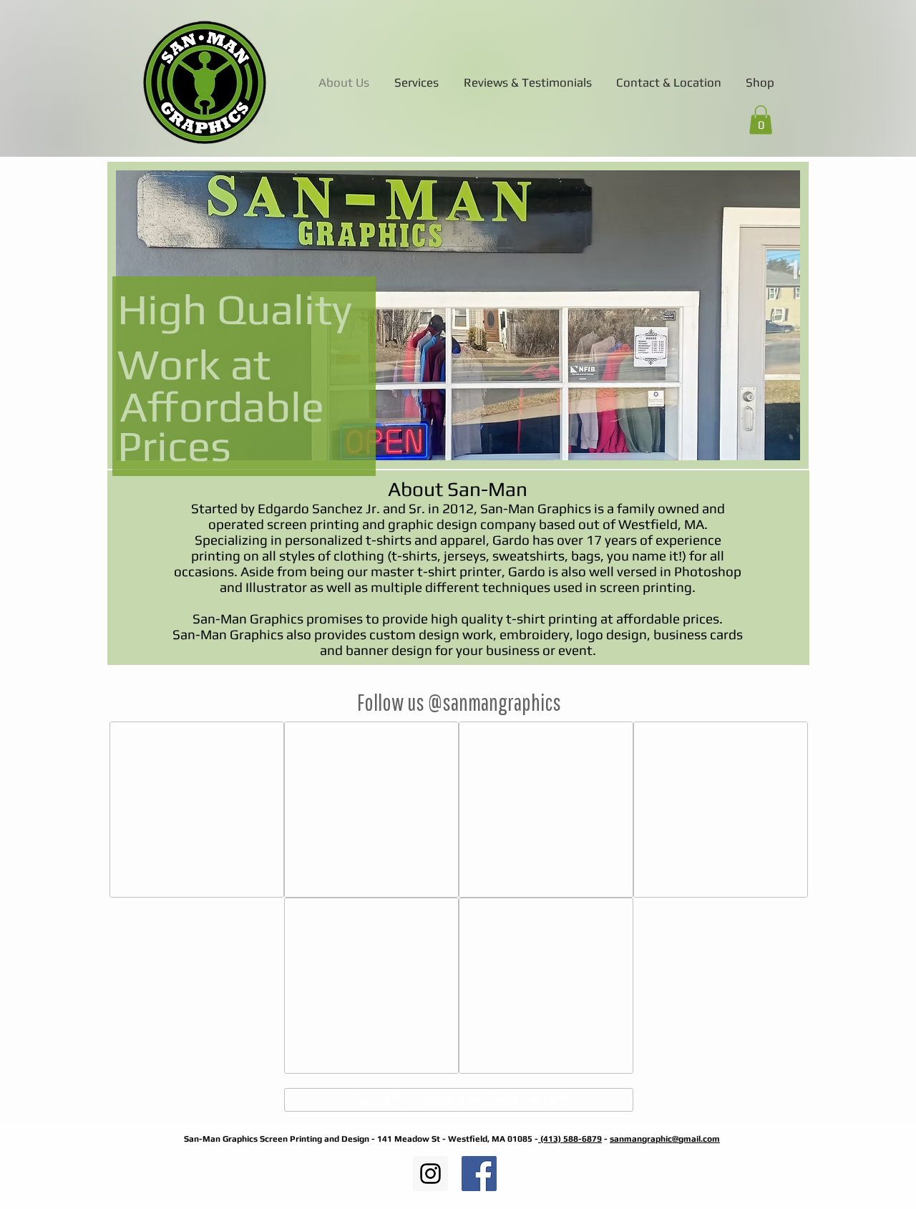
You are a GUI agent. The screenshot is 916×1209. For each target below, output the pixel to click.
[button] (761, 120)
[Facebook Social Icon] (479, 1173)
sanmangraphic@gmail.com (665, 1139)
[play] (770, 447)
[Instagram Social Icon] (430, 1173)
